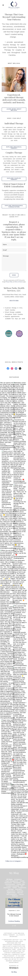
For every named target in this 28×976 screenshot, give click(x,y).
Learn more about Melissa (14, 109)
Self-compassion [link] (11, 894)
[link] (14, 5)
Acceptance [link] (18, 879)
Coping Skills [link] (21, 884)
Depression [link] (7, 887)
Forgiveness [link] (22, 887)
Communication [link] (10, 884)
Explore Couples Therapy (14, 179)
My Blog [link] (14, 972)
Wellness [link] (15, 896)
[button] (2, 5)
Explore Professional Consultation (14, 206)
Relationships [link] (11, 892)
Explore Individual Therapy (14, 147)
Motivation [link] (18, 889)
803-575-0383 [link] (14, 300)
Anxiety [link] (22, 881)
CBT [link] (23, 882)
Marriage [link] (11, 889)
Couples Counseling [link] (12, 886)
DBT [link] (22, 886)
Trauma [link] (21, 894)
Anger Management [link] (11, 881)
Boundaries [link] (17, 882)
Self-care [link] (20, 892)
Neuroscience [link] (11, 891)
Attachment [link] (8, 882)
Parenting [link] (20, 891)
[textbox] (14, 244)
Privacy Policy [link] (9, 281)
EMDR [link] (14, 887)
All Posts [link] (9, 879)
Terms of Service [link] (19, 281)
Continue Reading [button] (14, 921)
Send (14, 275)
